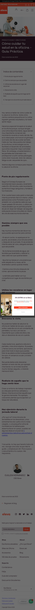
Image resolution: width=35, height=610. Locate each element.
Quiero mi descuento (23, 307)
